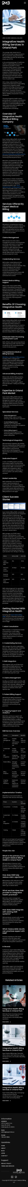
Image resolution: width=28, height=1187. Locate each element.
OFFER (3, 1153)
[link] (6, 1022)
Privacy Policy (6, 1163)
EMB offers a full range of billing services (13, 357)
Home (3, 1146)
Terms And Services (7, 1166)
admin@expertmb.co (7, 1132)
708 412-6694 (5, 1137)
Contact (4, 1156)
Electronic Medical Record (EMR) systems (13, 154)
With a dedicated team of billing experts (11, 186)
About (3, 1148)
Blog (3, 1151)
